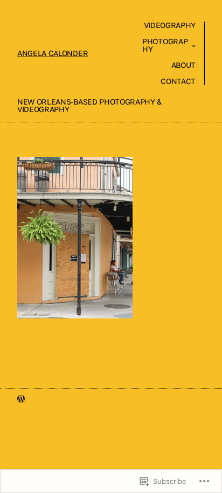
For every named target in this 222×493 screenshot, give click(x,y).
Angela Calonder (52, 53)
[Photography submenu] (193, 45)
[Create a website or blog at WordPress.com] (21, 399)
